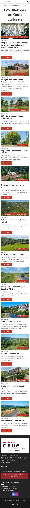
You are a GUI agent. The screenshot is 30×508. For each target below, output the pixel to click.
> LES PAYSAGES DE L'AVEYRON (9, 488)
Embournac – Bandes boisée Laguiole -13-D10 (13, 288)
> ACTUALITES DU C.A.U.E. (8, 486)
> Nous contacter (5, 462)
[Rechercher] (28, 2)
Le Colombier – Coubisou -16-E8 (14, 421)
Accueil (7, 5)
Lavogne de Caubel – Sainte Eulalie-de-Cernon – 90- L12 (12, 80)
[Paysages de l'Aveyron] (10, 1)
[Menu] (2, 2)
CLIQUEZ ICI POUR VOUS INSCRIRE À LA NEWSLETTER (14, 475)
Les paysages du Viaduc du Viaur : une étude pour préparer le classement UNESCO (14, 45)
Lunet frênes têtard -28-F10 (12, 254)
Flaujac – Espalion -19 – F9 (11, 354)
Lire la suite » (6, 57)
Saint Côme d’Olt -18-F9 (11, 321)
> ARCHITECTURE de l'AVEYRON (9, 490)
